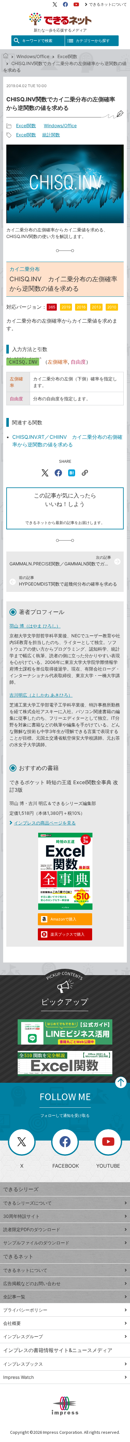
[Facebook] (65, 4)
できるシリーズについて (27, 1203)
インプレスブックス (23, 1364)
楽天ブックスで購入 (67, 934)
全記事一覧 (14, 1296)
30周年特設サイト (21, 1216)
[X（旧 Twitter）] (55, 4)
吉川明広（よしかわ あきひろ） (41, 695)
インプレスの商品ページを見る (45, 822)
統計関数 (51, 134)
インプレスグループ (23, 1336)
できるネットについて (108, 4)
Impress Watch (18, 1377)
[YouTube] (76, 4)
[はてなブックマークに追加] (72, 473)
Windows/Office (32, 56)
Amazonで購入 (63, 919)
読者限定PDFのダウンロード (31, 1229)
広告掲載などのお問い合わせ (32, 1283)
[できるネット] (5, 56)
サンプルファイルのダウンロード (36, 1242)
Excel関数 (67, 56)
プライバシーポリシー (25, 1310)
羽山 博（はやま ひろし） (35, 626)
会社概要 (12, 1323)
